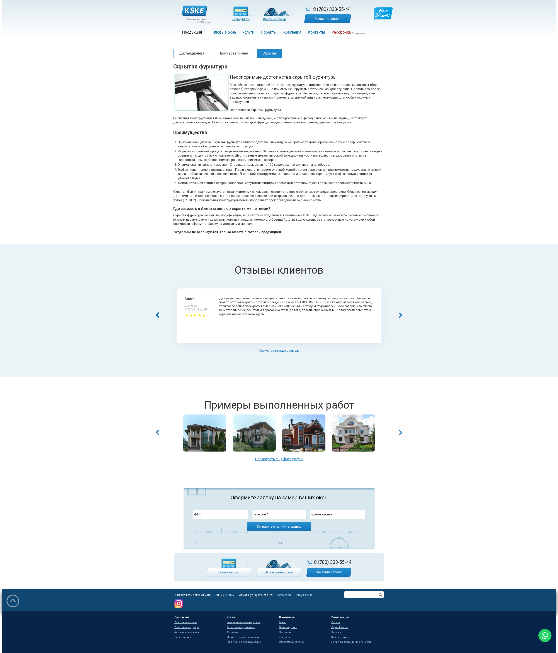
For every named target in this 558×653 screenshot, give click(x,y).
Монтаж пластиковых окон (243, 637)
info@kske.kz (304, 595)
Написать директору (291, 641)
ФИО (198, 514)
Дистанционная (191, 53)
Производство (288, 627)
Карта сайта (284, 595)
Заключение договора (241, 627)
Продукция (192, 32)
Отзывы (336, 632)
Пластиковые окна (185, 622)
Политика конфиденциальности (351, 642)
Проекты (269, 32)
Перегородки (182, 637)
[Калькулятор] (244, 11)
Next (400, 432)
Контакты (316, 32)
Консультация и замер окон (243, 622)
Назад (157, 315)
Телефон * (260, 514)
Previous (157, 432)
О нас (282, 622)
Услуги (248, 32)
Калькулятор (241, 19)
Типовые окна (223, 32)
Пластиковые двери (186, 627)
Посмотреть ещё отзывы (279, 350)
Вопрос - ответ (340, 637)
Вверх (13, 601)
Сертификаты (339, 627)
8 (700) (331, 9)
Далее (400, 315)
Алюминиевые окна (186, 632)
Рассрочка (341, 32)
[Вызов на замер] (278, 11)
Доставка (232, 632)
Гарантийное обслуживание (244, 642)
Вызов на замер (274, 19)
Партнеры (285, 632)
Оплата (335, 622)
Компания (292, 32)
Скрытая (270, 53)
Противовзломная (233, 53)
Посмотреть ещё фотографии (279, 459)
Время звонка (321, 514)
